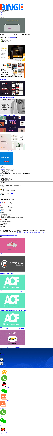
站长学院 (2, 15)
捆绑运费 (25, 232)
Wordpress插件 (13, 37)
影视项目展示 (22, 232)
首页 (1, 12)
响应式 (17, 232)
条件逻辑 (30, 232)
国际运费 (20, 232)
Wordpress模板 (2, 354)
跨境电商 (41, 232)
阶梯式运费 (44, 232)
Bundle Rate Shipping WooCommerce (7, 232)
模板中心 (2, 14)
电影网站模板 (38, 232)
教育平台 (28, 232)
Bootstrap (2, 232)
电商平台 (32, 232)
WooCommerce (14, 232)
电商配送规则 (35, 232)
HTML (12, 232)
